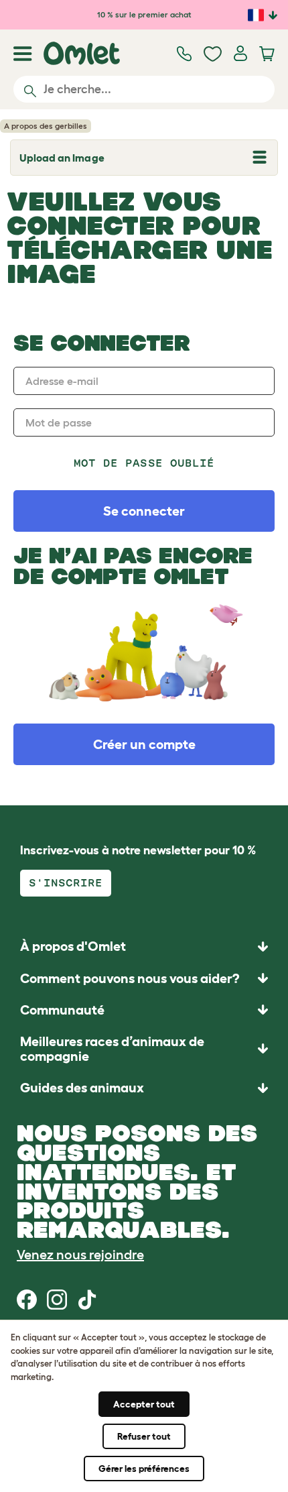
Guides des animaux (82, 1087)
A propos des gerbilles (45, 125)
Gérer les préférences (144, 1468)
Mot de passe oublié (144, 463)
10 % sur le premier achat (144, 14)
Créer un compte (144, 744)
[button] (144, 1087)
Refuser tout (144, 1436)
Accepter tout (144, 1404)
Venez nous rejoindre (80, 1254)
